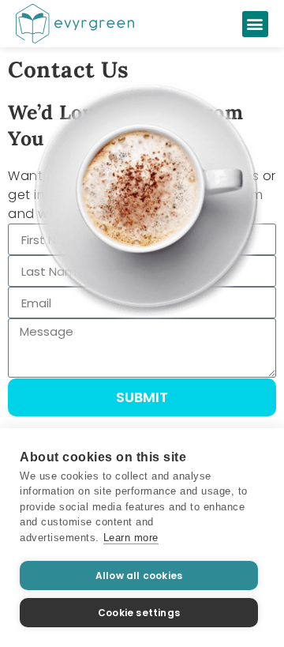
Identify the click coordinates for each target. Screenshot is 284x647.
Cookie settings (139, 612)
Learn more (131, 538)
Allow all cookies (138, 575)
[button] (255, 24)
